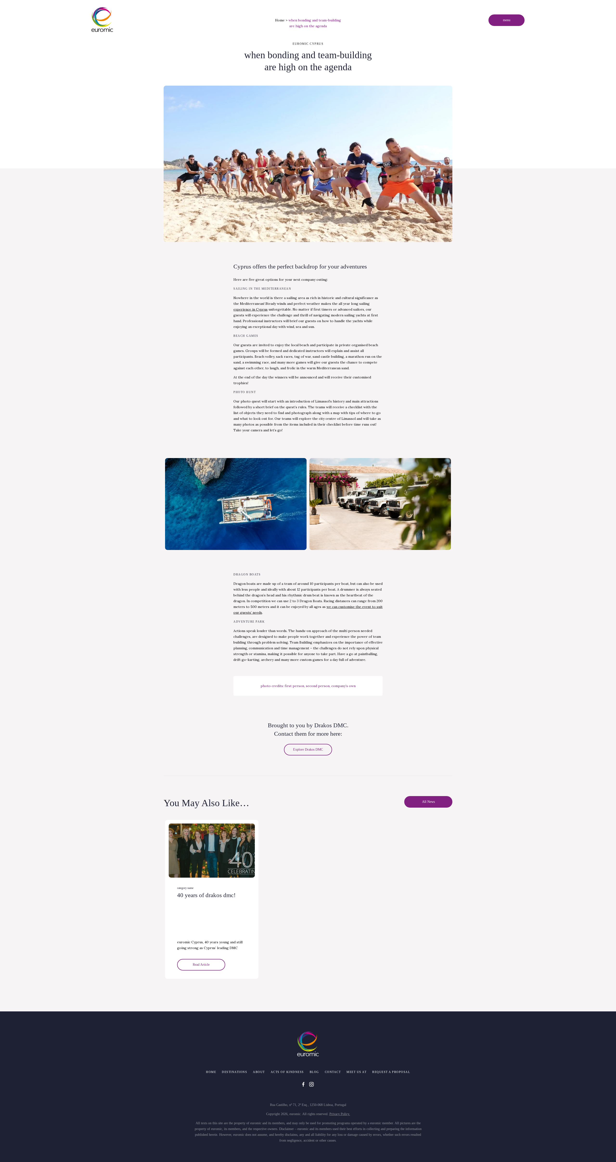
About (259, 1072)
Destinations (234, 1072)
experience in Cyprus (250, 309)
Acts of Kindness (287, 1072)
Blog (314, 1072)
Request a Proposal (391, 1072)
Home (280, 20)
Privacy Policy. (339, 1114)
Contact (333, 1072)
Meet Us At (356, 1072)
